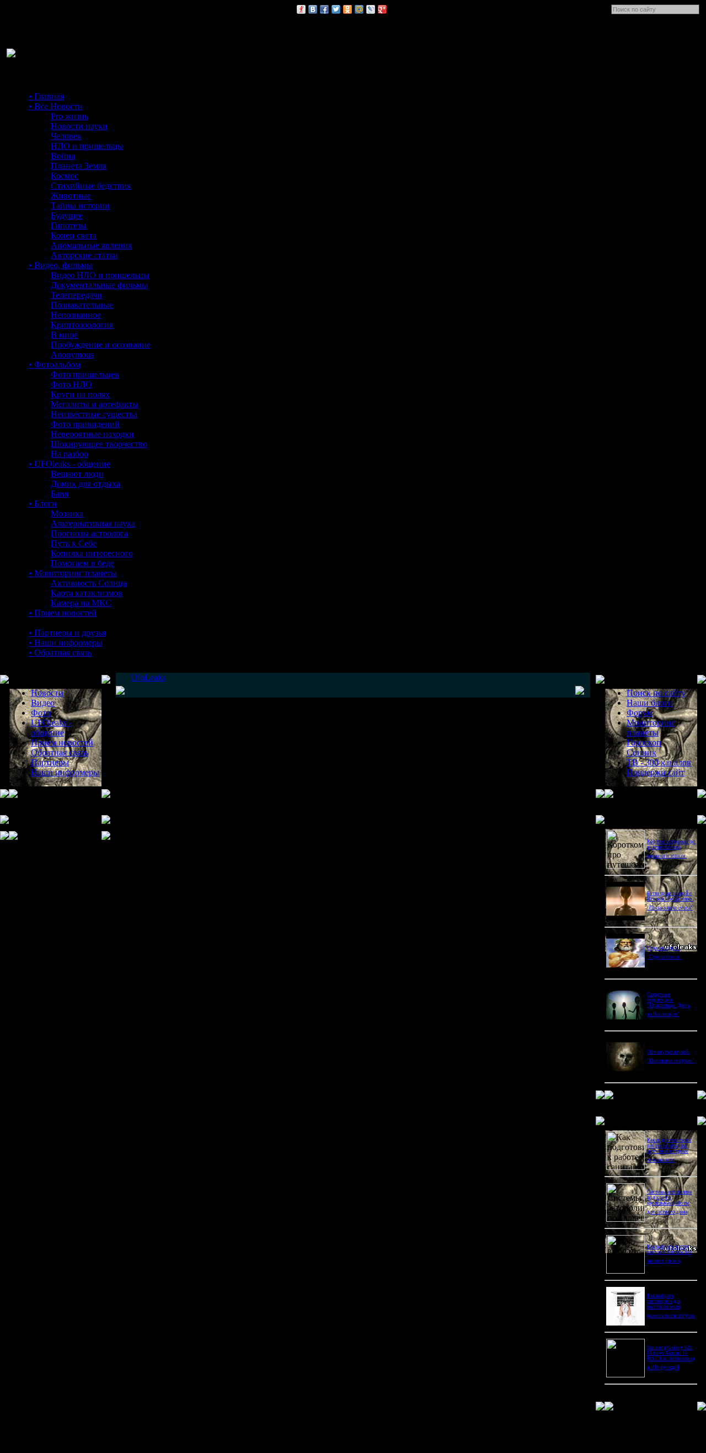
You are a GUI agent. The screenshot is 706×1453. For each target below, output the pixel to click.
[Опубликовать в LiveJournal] (370, 9)
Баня (59, 493)
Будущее (67, 215)
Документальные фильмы (99, 285)
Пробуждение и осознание (101, 344)
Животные (71, 195)
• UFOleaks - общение (69, 464)
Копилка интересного (92, 553)
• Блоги (43, 503)
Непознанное (76, 315)
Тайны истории (80, 205)
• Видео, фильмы (61, 265)
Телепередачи (76, 295)
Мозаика (67, 513)
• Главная (46, 96)
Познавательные (82, 305)
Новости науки (79, 126)
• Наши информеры (66, 642)
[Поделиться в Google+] (382, 9)
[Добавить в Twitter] (335, 9)
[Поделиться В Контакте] (312, 9)
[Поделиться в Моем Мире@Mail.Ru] (359, 9)
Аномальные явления (91, 245)
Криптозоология (82, 324)
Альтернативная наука (93, 523)
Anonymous (72, 354)
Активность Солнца (89, 583)
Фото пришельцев (85, 374)
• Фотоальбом (55, 364)
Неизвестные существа (94, 414)
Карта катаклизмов (86, 593)
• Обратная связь (60, 652)
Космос (64, 175)
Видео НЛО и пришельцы (100, 275)
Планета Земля (78, 166)
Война (63, 156)
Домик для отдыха (85, 483)
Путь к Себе (74, 543)
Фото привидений (85, 424)
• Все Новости (56, 106)
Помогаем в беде (82, 563)
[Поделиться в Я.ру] (301, 9)
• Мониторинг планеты (73, 573)
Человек (66, 136)
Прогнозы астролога (89, 533)
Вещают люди (77, 473)
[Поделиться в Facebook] (324, 9)
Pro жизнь (69, 116)
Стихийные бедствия (91, 185)
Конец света (74, 235)
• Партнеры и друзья (67, 632)
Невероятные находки (92, 434)
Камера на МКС (81, 603)
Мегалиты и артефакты (94, 404)
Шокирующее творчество (99, 444)
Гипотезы (69, 225)
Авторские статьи (84, 255)
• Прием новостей (63, 613)
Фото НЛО (71, 384)
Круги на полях (80, 394)
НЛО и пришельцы (87, 146)
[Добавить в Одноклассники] (347, 9)
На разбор (69, 454)
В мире (64, 334)
